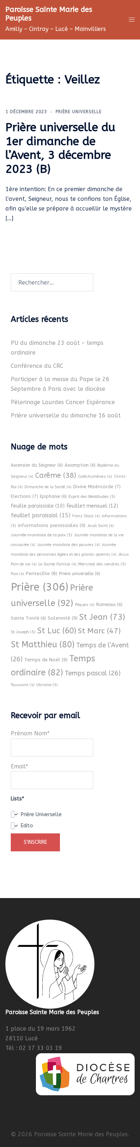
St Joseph (23, 631)
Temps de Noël (45, 660)
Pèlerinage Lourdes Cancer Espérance (63, 402)
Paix (17, 574)
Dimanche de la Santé (47, 487)
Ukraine (47, 684)
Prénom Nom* (30, 733)
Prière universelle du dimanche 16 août (66, 415)
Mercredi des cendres (102, 563)
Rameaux (109, 604)
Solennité (63, 618)
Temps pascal (93, 673)
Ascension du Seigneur (37, 465)
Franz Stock (86, 516)
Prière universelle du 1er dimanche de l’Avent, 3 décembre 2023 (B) (60, 148)
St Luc (56, 630)
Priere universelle (79, 573)
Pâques (84, 604)
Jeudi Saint (100, 525)
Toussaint (22, 685)
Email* (19, 766)
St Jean (102, 617)
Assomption (80, 465)
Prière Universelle (79, 111)
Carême (55, 475)
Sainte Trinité (28, 618)
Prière (39, 587)
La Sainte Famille (57, 564)
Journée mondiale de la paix (41, 534)
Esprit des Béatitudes (92, 496)
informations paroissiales (51, 525)
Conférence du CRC (37, 365)
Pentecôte (41, 573)
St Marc (99, 630)
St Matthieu (42, 644)
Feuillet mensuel (92, 506)
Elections (24, 496)
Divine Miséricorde (97, 486)
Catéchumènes (95, 476)
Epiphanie (53, 496)
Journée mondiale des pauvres (68, 544)
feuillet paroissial (40, 515)
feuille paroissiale (38, 506)
